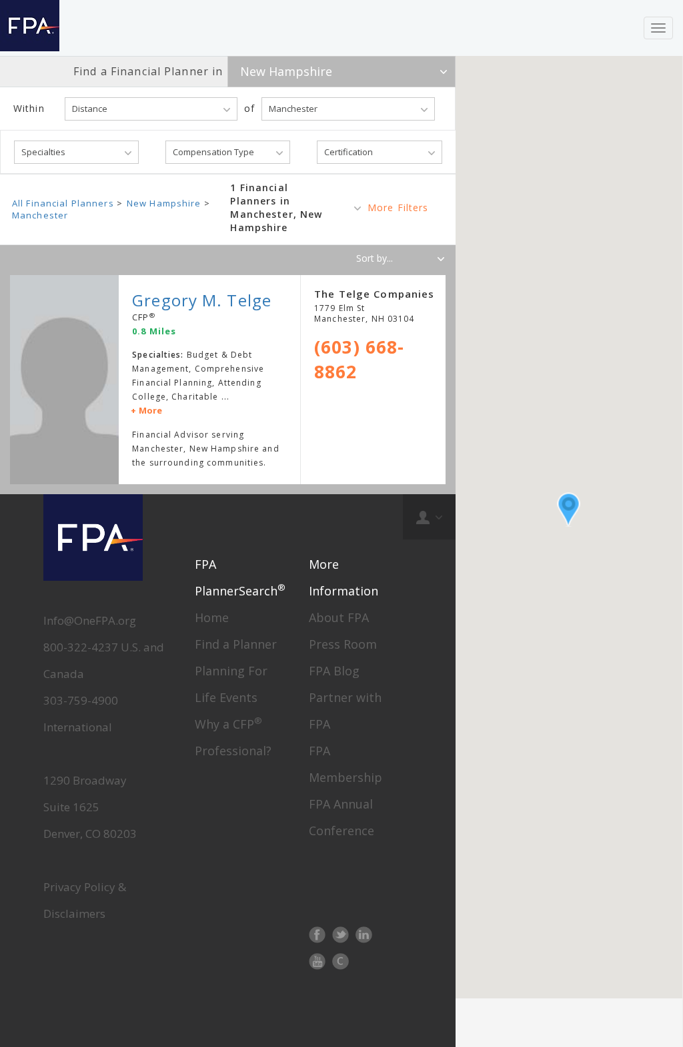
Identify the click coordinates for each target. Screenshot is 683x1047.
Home (212, 617)
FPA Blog (334, 671)
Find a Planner (236, 644)
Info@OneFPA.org (89, 620)
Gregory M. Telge (201, 300)
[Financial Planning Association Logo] (29, 28)
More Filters (398, 207)
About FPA (339, 617)
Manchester (40, 215)
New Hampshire (164, 203)
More (150, 410)
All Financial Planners (63, 203)
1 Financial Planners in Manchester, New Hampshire (276, 207)
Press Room (343, 644)
